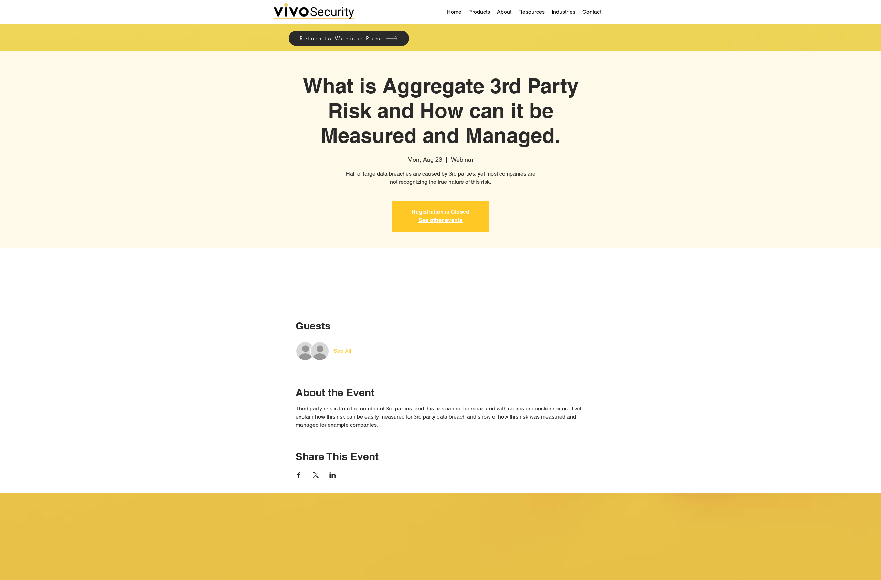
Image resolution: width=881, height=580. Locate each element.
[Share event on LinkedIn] (332, 475)
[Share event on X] (315, 475)
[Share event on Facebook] (299, 475)
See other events (440, 220)
